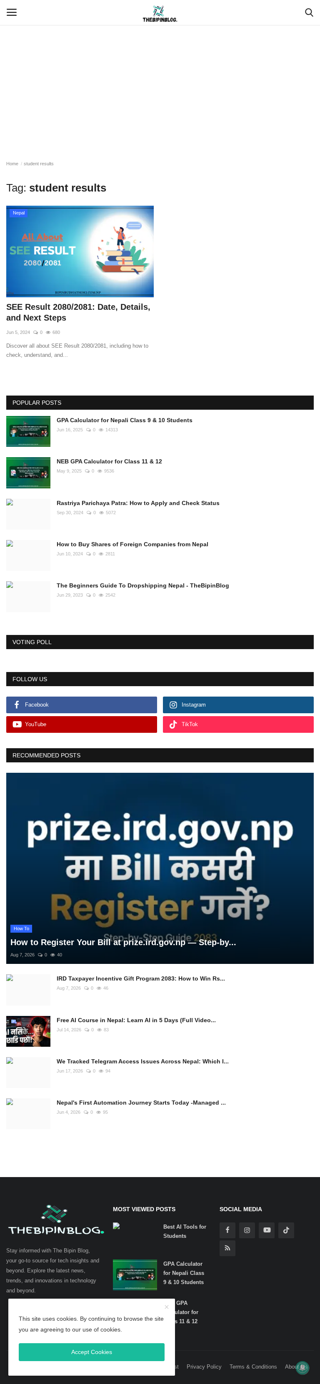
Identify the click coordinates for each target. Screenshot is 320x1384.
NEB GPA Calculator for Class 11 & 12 (109, 461)
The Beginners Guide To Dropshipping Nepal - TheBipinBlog (143, 585)
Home (12, 163)
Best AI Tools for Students (184, 1231)
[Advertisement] (160, 62)
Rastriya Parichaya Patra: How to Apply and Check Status (138, 503)
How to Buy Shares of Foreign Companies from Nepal (132, 544)
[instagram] (247, 1230)
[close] (166, 1307)
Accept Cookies (91, 1352)
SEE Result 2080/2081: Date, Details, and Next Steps (78, 312)
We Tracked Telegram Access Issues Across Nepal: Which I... (143, 1061)
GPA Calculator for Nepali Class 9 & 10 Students (124, 420)
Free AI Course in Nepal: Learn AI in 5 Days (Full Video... (136, 1020)
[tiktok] (286, 1230)
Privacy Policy (204, 1367)
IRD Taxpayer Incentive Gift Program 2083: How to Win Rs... (141, 978)
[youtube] (267, 1230)
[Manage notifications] (302, 1367)
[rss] (227, 1248)
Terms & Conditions (253, 1367)
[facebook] (227, 1230)
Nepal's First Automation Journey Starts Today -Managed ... (141, 1102)
